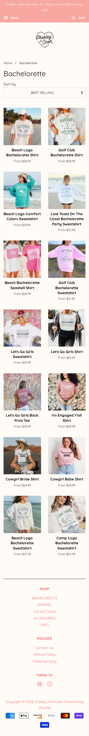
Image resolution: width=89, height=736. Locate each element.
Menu (14, 18)
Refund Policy (44, 654)
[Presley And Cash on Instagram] (49, 685)
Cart (81, 18)
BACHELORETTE (44, 598)
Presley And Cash (49, 702)
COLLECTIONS (44, 612)
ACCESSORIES (45, 618)
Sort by (10, 84)
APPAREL (44, 605)
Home (8, 63)
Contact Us (44, 648)
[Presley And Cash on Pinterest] (39, 685)
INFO (45, 625)
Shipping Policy (44, 661)
